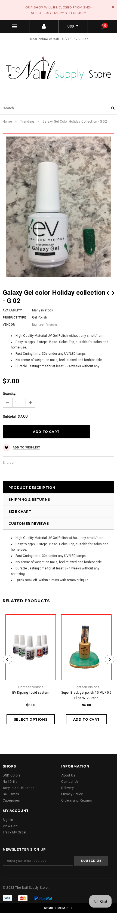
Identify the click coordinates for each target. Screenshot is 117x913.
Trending (27, 121)
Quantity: (9, 394)
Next (113, 293)
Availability (12, 310)
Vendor (9, 324)
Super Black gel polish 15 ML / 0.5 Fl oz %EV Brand (86, 695)
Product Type (14, 317)
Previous (108, 293)
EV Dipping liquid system (30, 692)
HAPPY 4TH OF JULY (69, 13)
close (113, 7)
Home (7, 121)
